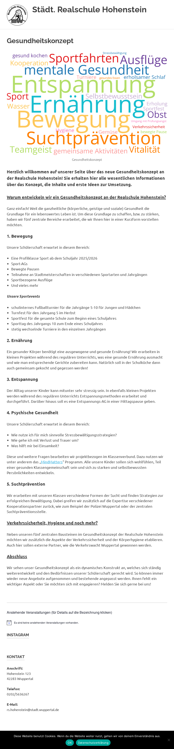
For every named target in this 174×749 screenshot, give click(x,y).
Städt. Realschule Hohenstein (89, 9)
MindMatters (52, 461)
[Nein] (169, 740)
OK (70, 742)
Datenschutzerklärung (93, 742)
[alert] (87, 622)
